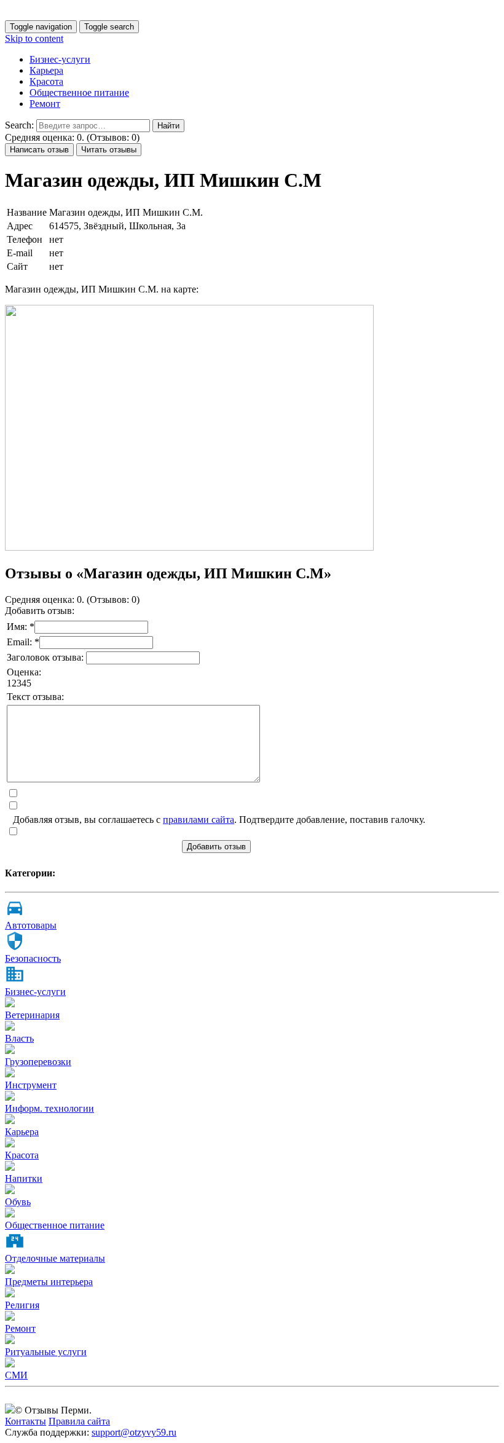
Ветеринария (32, 1015)
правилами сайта (198, 819)
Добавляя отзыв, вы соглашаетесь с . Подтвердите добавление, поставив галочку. (219, 819)
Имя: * (20, 626)
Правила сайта (79, 1421)
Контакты (25, 1421)
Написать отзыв (39, 149)
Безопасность (33, 958)
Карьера (46, 70)
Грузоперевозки (38, 1061)
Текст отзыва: (35, 696)
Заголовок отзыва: (46, 657)
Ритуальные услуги (46, 1352)
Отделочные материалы (55, 1258)
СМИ (16, 1375)
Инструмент (31, 1085)
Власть (19, 1038)
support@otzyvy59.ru (134, 1432)
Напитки (23, 1178)
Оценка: (24, 672)
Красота (46, 81)
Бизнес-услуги (60, 59)
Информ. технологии (49, 1108)
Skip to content (34, 38)
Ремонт (45, 103)
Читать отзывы (108, 149)
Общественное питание (79, 92)
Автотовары (31, 925)
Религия (22, 1305)
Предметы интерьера (49, 1281)
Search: (19, 125)
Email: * (23, 642)
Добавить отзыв (216, 846)
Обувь (18, 1202)
